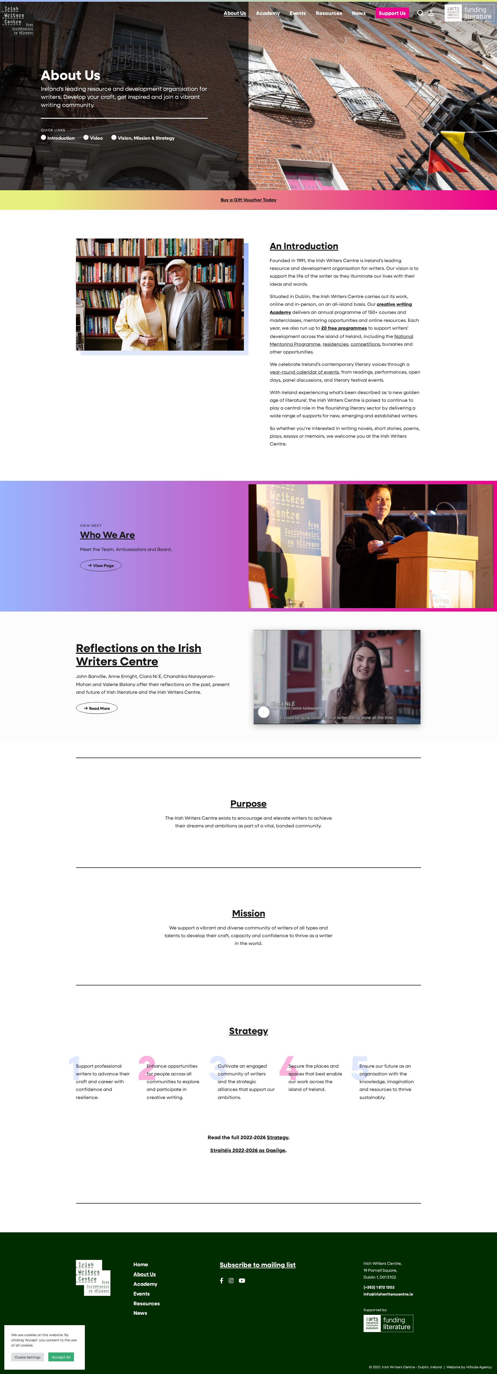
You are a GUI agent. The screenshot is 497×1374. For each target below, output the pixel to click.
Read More (99, 708)
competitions (365, 344)
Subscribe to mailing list (258, 1264)
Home (140, 1264)
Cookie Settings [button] (28, 1357)
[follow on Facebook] (221, 1281)
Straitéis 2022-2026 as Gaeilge (247, 1150)
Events (298, 13)
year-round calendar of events (304, 372)
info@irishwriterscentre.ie (388, 1294)
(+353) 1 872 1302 (379, 1287)
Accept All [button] (61, 1356)
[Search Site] (420, 13)
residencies (335, 344)
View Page (103, 565)
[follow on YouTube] (242, 1281)
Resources (329, 13)
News (359, 13)
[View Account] (431, 13)
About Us (235, 13)
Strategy (277, 1137)
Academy (268, 13)
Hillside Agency (479, 1367)
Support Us (392, 13)
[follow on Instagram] (231, 1281)
